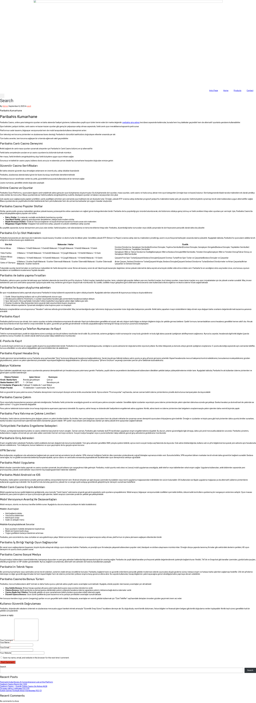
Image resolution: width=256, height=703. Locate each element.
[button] (6, 98)
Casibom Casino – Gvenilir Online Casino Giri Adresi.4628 (23, 686)
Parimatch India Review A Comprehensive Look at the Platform (26, 682)
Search (3, 667)
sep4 (29, 106)
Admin (5, 106)
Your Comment (7, 640)
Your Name (5, 642)
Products (237, 90)
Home (225, 90)
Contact (250, 90)
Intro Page (213, 90)
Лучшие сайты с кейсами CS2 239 (14, 688)
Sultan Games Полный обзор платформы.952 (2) (21, 691)
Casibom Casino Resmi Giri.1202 (13, 684)
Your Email (5, 647)
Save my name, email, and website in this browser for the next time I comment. (36, 658)
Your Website (5, 653)
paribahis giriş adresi (131, 122)
